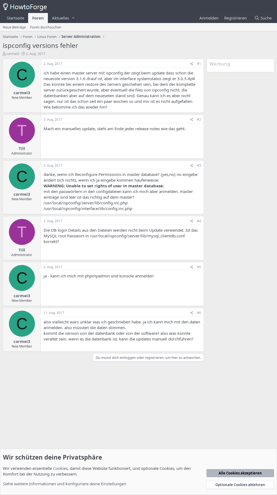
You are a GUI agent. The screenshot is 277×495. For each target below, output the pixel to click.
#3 (199, 165)
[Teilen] (191, 64)
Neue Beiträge (14, 27)
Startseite (15, 18)
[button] (73, 18)
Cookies (60, 468)
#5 (199, 267)
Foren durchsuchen (45, 27)
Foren (38, 18)
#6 (199, 312)
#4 (199, 221)
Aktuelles (60, 18)
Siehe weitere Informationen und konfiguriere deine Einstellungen (64, 483)
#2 (199, 119)
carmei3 (12, 53)
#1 (199, 63)
